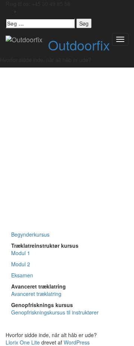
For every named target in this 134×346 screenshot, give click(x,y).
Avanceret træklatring (36, 293)
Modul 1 (20, 253)
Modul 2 (20, 264)
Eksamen (22, 275)
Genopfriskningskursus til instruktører (55, 312)
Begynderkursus (30, 234)
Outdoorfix (79, 44)
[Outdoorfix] (24, 39)
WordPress (77, 342)
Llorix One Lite (23, 342)
